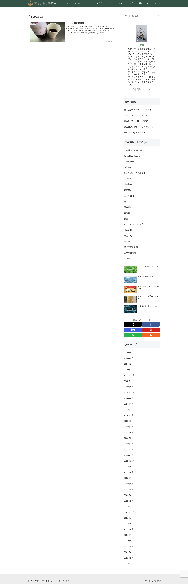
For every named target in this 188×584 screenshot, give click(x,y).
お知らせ (49, 581)
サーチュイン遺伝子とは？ (136, 115)
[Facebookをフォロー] (137, 89)
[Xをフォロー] (134, 89)
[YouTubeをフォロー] (143, 89)
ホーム (30, 581)
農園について (39, 581)
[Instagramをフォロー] (140, 89)
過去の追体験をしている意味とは (138, 127)
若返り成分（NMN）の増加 (136, 121)
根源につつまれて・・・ (135, 132)
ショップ (57, 581)
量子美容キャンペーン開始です (137, 110)
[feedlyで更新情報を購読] (146, 89)
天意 (142, 45)
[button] (158, 15)
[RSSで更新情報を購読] (149, 89)
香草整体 (66, 581)
